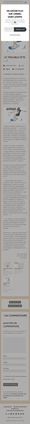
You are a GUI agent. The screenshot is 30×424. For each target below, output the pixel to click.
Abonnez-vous (20, 29)
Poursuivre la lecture (15, 35)
